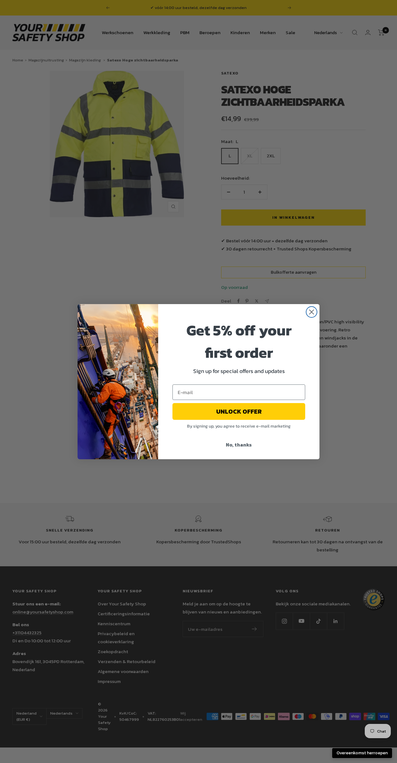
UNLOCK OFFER (239, 411)
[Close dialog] (311, 312)
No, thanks (239, 444)
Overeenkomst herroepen (362, 753)
